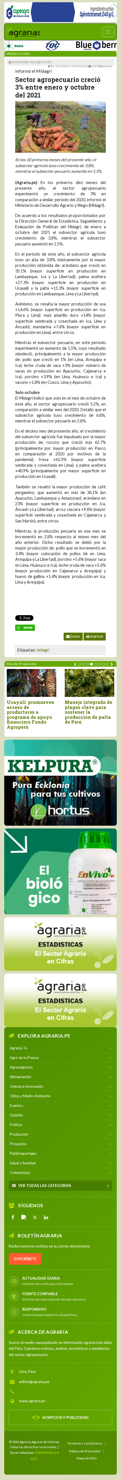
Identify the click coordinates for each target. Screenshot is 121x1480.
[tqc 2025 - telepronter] (38, 44)
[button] (80, 664)
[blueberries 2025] (87, 44)
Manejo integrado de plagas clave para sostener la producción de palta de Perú (88, 712)
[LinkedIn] (46, 1217)
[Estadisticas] (60, 944)
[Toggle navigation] (108, 32)
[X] (35, 1217)
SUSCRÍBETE (25, 1259)
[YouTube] (24, 1217)
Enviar (75, 636)
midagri (43, 650)
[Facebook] (13, 1217)
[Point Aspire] (63, 12)
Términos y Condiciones (84, 1443)
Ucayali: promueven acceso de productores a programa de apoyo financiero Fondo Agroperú (30, 715)
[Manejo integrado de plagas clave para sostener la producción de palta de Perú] (89, 683)
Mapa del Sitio (87, 1458)
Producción (18, 54)
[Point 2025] (60, 871)
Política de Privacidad (84, 1451)
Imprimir (96, 636)
